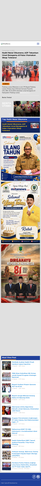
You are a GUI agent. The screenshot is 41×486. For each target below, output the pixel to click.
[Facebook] (34, 477)
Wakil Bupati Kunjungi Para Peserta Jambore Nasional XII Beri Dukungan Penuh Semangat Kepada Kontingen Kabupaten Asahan (26, 111)
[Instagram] (38, 477)
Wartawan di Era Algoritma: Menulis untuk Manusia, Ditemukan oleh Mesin (25, 408)
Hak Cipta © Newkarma (9, 483)
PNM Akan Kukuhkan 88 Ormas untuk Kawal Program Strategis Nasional (24, 375)
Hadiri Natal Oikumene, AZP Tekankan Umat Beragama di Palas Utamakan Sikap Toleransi (20, 55)
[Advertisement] (20, 20)
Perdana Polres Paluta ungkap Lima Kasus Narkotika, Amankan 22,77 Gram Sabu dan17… (24, 464)
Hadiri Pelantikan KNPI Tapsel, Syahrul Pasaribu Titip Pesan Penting (23, 442)
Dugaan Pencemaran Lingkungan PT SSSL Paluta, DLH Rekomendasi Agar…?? (25, 420)
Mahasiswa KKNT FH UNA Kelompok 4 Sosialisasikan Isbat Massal (24, 431)
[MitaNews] (5, 44)
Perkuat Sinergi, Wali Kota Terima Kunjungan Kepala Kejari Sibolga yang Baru (25, 453)
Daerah (6, 84)
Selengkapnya (24, 92)
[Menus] (38, 43)
